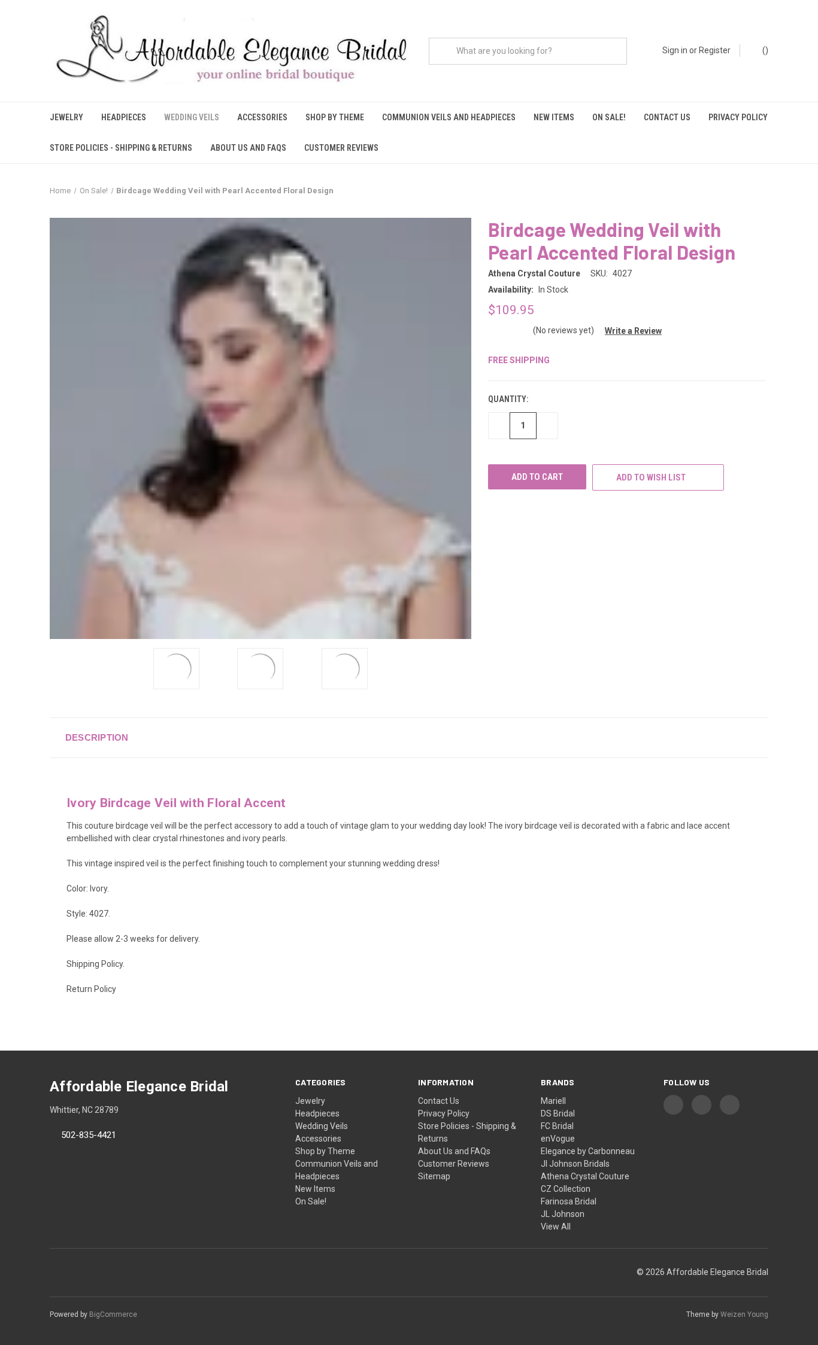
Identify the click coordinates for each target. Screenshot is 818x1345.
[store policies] (67, 1014)
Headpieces (123, 117)
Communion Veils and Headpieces (449, 117)
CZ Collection (565, 1189)
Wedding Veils (191, 117)
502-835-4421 (88, 1135)
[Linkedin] (560, 512)
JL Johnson (562, 1214)
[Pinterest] (583, 512)
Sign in (674, 50)
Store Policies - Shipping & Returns (121, 148)
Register (715, 50)
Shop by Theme (334, 117)
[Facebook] (494, 512)
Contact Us (667, 117)
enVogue (558, 1138)
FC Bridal (557, 1126)
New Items (554, 117)
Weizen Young (744, 1314)
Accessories (262, 117)
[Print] (516, 512)
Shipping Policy (94, 964)
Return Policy (91, 989)
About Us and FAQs (248, 148)
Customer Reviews (341, 148)
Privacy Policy (738, 117)
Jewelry (66, 117)
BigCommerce (113, 1314)
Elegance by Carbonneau (588, 1151)
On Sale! (609, 117)
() (764, 50)
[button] (629, 331)
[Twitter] (538, 512)
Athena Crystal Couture (585, 1176)
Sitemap (434, 1176)
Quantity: (508, 399)
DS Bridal (558, 1113)
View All (556, 1226)
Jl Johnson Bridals (575, 1163)
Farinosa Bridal (568, 1201)
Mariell (553, 1101)
